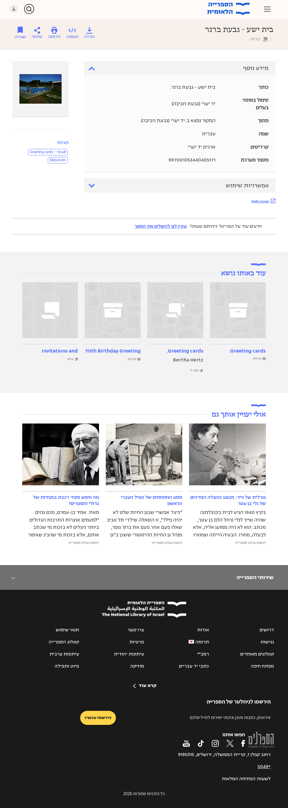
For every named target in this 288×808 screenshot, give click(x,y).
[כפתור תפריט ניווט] (267, 9)
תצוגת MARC (260, 201)
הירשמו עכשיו (98, 718)
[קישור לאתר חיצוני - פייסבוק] (243, 743)
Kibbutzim (58, 160)
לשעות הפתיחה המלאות (246, 778)
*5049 (264, 766)
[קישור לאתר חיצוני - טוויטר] (230, 743)
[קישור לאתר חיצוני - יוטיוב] (186, 743)
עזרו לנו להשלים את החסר (160, 226)
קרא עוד (147, 685)
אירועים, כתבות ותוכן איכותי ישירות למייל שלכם (230, 717)
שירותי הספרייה (255, 577)
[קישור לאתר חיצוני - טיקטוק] (200, 743)
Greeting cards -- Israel (48, 151)
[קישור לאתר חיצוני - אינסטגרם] (215, 743)
